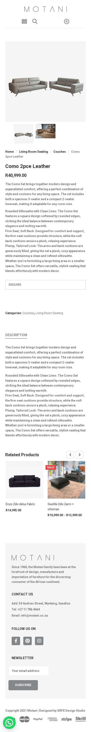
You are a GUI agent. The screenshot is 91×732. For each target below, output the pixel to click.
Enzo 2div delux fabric (20, 504)
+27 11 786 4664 (29, 609)
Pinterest (27, 641)
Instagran (39, 641)
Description (16, 335)
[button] (9, 722)
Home (9, 151)
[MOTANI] (45, 9)
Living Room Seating (33, 151)
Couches (59, 151)
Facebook (16, 641)
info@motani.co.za (34, 615)
